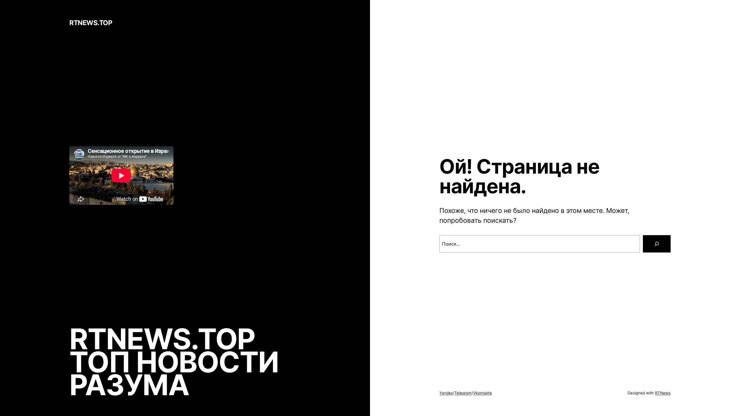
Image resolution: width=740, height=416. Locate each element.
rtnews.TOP (90, 23)
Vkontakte (482, 393)
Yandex (446, 393)
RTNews (663, 393)
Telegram (463, 393)
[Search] (657, 243)
